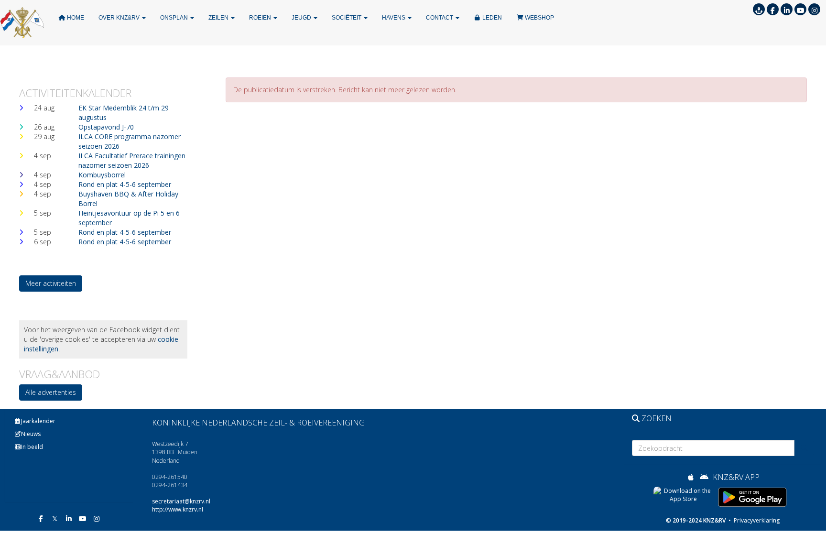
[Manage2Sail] (759, 10)
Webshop (538, 17)
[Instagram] (814, 10)
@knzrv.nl (181, 501)
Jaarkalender (38, 421)
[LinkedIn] (786, 10)
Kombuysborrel (102, 174)
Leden (491, 17)
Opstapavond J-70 (106, 126)
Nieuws (31, 434)
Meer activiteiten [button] (50, 283)
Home (74, 17)
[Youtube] (800, 10)
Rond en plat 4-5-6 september (124, 184)
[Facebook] (773, 10)
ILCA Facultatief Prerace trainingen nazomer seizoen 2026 (131, 160)
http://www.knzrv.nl (177, 509)
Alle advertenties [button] (50, 392)
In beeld (32, 447)
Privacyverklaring (756, 520)
